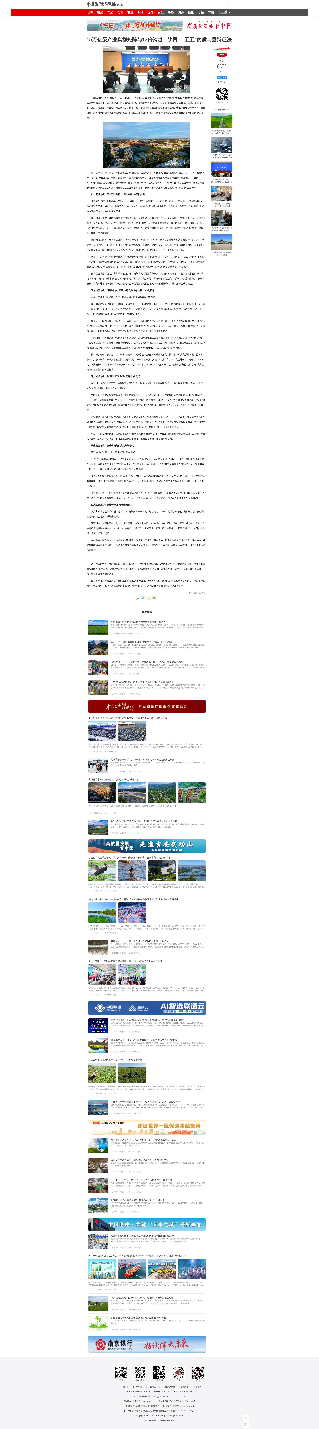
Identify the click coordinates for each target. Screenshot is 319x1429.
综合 (181, 12)
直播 (211, 12)
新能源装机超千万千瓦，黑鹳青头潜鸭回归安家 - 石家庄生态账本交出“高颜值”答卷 (129, 857)
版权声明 (184, 1387)
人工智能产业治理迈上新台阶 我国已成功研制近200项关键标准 (221, 157)
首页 (90, 12)
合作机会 (152, 1387)
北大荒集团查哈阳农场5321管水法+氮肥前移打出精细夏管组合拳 (143, 1297)
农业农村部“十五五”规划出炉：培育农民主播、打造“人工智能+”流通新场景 (148, 662)
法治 (171, 12)
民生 (161, 12)
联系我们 (139, 1387)
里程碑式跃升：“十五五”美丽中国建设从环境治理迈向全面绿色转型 (144, 1040)
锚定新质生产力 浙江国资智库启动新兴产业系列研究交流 (139, 1160)
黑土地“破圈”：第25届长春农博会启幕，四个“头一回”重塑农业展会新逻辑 (125, 961)
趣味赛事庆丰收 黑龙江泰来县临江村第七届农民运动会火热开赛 (142, 759)
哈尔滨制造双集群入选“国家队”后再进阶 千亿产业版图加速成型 (142, 1235)
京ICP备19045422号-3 (143, 1396)
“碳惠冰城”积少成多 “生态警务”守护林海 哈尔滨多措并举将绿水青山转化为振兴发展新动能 (133, 899)
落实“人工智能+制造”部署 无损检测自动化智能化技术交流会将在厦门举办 (147, 1020)
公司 (120, 12)
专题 (201, 12)
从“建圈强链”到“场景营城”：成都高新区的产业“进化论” (138, 1200)
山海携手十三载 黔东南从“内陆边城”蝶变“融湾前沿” (114, 779)
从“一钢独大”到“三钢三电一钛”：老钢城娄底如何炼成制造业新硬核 (144, 821)
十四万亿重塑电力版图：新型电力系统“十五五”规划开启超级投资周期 (145, 1101)
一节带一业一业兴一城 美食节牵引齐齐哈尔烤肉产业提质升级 (141, 1180)
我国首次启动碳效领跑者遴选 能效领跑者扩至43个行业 (138, 1317)
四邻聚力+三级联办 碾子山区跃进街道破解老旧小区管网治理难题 (221, 230)
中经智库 (197, 1387)
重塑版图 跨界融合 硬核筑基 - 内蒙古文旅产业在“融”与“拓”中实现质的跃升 (222, 133)
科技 (141, 12)
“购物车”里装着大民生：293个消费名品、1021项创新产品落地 (221, 181)
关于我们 (126, 1387)
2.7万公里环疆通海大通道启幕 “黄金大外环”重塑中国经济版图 (142, 642)
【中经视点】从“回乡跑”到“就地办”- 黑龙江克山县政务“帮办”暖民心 (222, 206)
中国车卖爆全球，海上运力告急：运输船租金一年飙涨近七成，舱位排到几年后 (127, 717)
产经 (110, 12)
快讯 (191, 12)
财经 (100, 12)
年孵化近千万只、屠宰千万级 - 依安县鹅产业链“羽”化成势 (140, 941)
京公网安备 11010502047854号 (172, 1396)
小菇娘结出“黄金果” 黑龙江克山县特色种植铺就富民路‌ (115, 1060)
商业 (130, 12)
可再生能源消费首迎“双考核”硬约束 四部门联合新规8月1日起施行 (143, 1140)
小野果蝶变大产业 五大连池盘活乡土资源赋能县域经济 (138, 621)
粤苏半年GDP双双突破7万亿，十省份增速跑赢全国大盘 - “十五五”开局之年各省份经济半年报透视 (137, 1255)
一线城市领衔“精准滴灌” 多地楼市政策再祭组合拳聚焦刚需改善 (142, 682)
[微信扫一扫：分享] (222, 88)
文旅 (151, 12)
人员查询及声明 (168, 1387)
